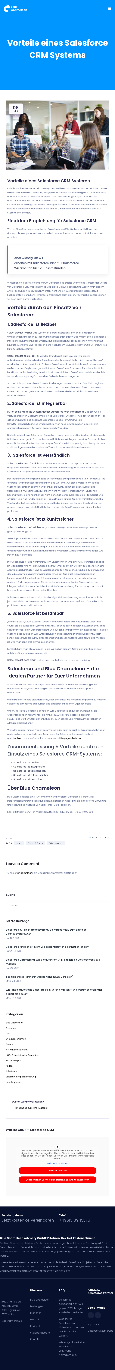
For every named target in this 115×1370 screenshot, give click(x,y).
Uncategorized (13, 1082)
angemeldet (24, 873)
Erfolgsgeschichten (16, 1038)
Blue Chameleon (14, 1022)
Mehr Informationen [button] (57, 1163)
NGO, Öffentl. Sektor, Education (22, 1055)
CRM (8, 1033)
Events (9, 1044)
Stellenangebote (40, 1332)
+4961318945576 (74, 1220)
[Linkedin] (98, 1315)
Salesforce (11, 1071)
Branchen (11, 1028)
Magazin (35, 1319)
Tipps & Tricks (35, 843)
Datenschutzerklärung (101, 1330)
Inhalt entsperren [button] (57, 1170)
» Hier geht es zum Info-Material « (30, 1107)
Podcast (10, 1065)
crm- (19, 843)
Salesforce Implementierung (21, 1076)
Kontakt (17, 738)
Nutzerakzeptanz (14, 1060)
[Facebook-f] (91, 1315)
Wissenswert (55, 843)
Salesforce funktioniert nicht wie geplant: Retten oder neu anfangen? (48, 947)
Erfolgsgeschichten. (70, 738)
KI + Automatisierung (17, 1049)
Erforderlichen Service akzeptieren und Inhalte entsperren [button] (57, 1179)
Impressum (94, 1324)
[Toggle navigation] (109, 10)
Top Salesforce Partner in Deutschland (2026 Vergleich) (39, 977)
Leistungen (36, 1306)
